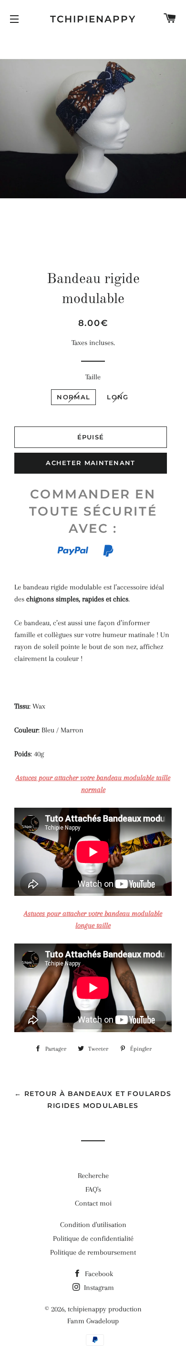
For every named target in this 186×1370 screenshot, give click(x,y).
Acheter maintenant (90, 463)
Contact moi (93, 1203)
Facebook (98, 1273)
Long (117, 397)
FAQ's (93, 1189)
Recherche (93, 1175)
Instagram (98, 1287)
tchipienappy (93, 19)
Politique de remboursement (93, 1252)
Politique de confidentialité (93, 1238)
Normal (73, 397)
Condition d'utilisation (93, 1224)
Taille (93, 377)
